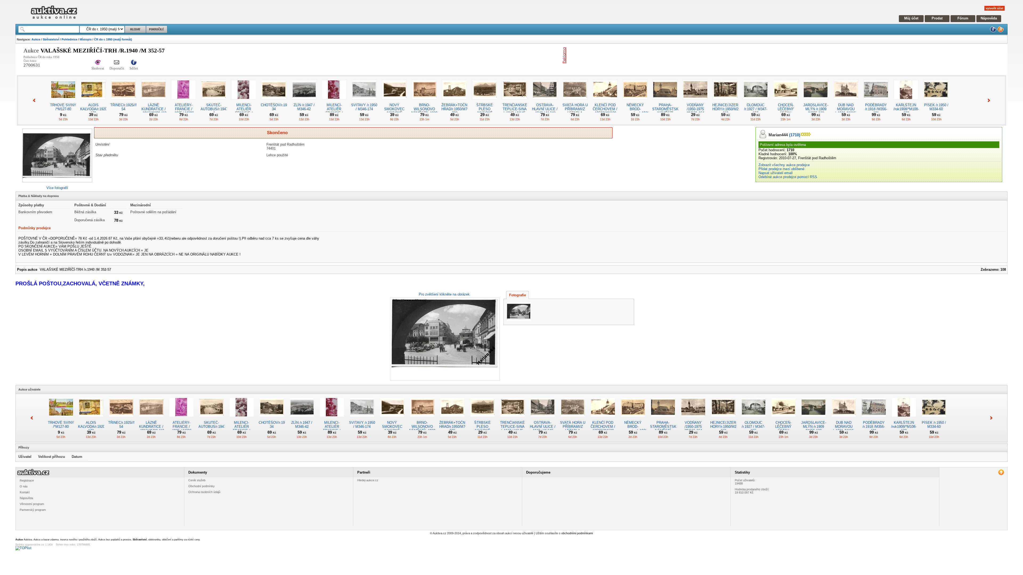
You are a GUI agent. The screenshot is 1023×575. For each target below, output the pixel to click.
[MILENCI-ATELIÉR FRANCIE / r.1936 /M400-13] (334, 101)
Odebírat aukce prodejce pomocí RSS (787, 177)
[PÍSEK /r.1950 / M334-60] (936, 101)
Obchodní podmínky (201, 486)
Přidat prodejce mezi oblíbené (781, 169)
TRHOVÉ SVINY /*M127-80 (63, 107)
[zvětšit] (444, 339)
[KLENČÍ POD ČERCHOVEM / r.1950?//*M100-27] (605, 101)
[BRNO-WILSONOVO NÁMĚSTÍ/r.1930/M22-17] (424, 101)
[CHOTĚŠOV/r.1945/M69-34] (274, 101)
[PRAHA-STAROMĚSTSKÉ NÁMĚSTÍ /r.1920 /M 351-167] (665, 101)
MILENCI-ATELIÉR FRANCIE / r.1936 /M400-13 (334, 111)
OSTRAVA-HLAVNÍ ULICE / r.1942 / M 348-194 (545, 111)
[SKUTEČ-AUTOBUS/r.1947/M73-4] (214, 101)
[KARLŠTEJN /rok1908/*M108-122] (906, 101)
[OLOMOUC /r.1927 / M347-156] (755, 101)
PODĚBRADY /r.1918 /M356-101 (876, 109)
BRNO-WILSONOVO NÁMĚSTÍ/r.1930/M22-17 (428, 111)
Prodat (937, 18)
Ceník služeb (196, 480)
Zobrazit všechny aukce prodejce (784, 165)
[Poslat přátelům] (116, 62)
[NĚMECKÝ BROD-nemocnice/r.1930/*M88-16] (635, 101)
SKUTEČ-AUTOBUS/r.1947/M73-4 (219, 109)
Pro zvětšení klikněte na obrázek (444, 294)
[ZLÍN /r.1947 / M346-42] (304, 101)
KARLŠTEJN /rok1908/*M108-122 (906, 109)
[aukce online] (54, 20)
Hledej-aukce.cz (367, 480)
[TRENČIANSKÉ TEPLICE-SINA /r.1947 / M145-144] (515, 101)
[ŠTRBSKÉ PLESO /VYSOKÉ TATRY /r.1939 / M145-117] (485, 101)
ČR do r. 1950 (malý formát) (113, 39)
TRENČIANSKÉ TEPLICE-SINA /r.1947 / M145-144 (514, 111)
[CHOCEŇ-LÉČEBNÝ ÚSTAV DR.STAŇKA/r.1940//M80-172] (786, 101)
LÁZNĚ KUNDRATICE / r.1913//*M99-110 (154, 109)
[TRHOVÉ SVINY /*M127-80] (63, 101)
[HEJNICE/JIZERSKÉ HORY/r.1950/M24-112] (725, 101)
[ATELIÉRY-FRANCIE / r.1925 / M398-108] (183, 101)
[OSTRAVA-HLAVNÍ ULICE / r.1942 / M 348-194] (545, 101)
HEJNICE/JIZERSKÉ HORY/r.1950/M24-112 (728, 109)
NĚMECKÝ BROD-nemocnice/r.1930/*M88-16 (640, 111)
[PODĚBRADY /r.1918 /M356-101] (876, 101)
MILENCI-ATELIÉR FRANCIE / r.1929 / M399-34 (244, 111)
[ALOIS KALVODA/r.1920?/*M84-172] (93, 101)
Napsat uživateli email (775, 173)
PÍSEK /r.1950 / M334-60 (936, 107)
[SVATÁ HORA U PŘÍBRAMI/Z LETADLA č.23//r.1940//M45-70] (575, 101)
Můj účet (911, 18)
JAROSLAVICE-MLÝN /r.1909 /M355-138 (815, 109)
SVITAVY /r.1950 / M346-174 (364, 107)
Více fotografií (57, 188)
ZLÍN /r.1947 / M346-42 (304, 107)
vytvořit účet (994, 8)
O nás (24, 486)
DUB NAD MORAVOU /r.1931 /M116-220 (846, 111)
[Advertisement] (630, 55)
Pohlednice (69, 39)
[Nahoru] (1001, 472)
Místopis (86, 39)
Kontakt (25, 492)
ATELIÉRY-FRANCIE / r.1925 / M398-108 (184, 111)
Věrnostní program (32, 504)
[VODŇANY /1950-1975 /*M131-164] (695, 101)
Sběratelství (51, 39)
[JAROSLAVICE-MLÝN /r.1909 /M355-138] (816, 101)
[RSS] (1000, 31)
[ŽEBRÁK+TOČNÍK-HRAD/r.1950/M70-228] (454, 101)
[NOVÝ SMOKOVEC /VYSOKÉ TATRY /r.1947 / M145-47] (394, 101)
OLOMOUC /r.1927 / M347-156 (755, 109)
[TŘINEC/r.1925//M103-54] (123, 101)
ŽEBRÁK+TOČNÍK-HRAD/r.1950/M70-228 (456, 109)
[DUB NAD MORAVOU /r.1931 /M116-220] (846, 101)
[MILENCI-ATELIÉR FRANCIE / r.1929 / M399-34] (244, 101)
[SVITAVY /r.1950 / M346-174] (364, 101)
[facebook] (993, 31)
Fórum (962, 18)
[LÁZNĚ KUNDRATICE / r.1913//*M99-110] (153, 101)
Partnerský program (33, 509)
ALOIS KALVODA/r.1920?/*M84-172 (99, 109)
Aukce (35, 39)
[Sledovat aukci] (97, 62)
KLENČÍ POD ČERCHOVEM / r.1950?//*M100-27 (605, 111)
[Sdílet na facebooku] (133, 62)
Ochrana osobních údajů (204, 492)
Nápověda (989, 18)
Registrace (27, 480)
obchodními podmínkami (577, 533)
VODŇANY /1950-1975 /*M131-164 (695, 109)
